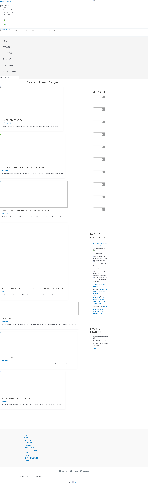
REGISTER (27, 453)
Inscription (6, 14)
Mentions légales (8, 12)
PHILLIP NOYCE (9, 358)
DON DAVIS (7, 318)
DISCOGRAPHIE (29, 445)
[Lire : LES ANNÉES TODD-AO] (31, 116)
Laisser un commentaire (16, 123)
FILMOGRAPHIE (29, 448)
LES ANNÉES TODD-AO (12, 120)
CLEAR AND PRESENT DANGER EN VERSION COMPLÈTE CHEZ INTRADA (34, 289)
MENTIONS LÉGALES (31, 458)
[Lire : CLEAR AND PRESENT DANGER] (32, 395)
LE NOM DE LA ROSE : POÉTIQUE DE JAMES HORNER (100, 243)
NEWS (26, 438)
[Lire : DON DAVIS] (39, 315)
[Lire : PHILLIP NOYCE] (38, 354)
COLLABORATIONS (30, 450)
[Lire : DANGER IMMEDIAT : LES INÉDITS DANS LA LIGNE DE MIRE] (34, 207)
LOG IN (26, 455)
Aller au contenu (5, 1)
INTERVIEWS (28, 443)
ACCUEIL (26, 435)
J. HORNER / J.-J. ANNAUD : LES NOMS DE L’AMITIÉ (99, 284)
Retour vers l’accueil (9, 10)
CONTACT (27, 460)
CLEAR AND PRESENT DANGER (16, 398)
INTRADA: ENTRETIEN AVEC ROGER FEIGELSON (23, 167)
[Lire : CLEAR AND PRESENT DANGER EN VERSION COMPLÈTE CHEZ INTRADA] (34, 285)
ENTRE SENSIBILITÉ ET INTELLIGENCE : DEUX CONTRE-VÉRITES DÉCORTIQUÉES (100, 309)
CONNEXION (7, 5)
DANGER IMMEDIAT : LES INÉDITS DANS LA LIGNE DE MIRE (28, 211)
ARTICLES (27, 440)
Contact (5, 7)
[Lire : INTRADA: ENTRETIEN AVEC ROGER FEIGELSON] (32, 164)
